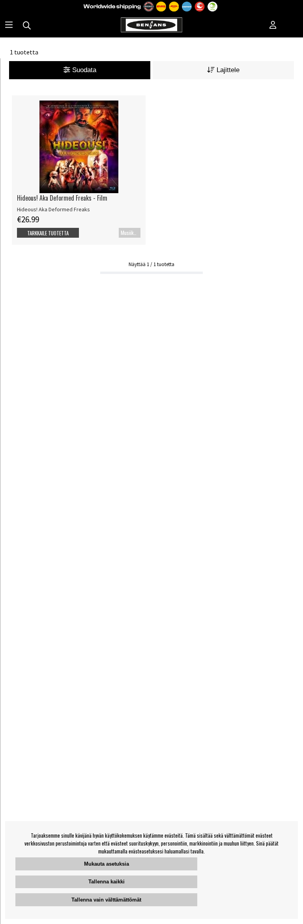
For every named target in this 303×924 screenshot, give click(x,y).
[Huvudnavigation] (9, 25)
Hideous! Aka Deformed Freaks (53, 209)
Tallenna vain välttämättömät (106, 900)
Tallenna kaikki (106, 882)
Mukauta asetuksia (106, 864)
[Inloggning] (273, 25)
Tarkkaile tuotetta (48, 233)
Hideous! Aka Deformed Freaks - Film (62, 198)
